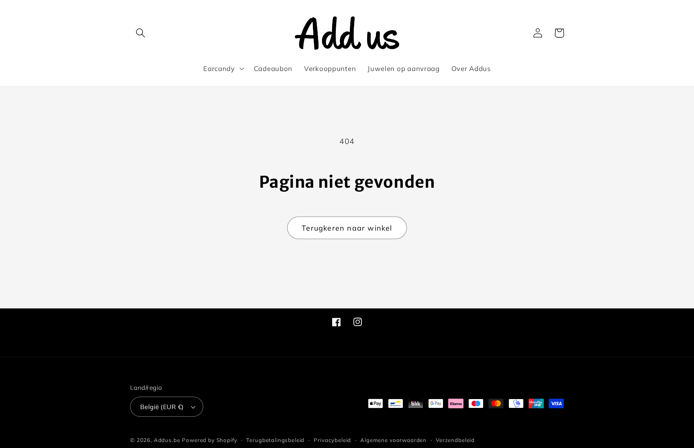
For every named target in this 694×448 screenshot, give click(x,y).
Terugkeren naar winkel (347, 228)
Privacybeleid (332, 440)
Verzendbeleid (455, 440)
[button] (140, 33)
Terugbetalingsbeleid (275, 440)
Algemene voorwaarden (393, 440)
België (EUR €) (162, 407)
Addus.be (167, 440)
